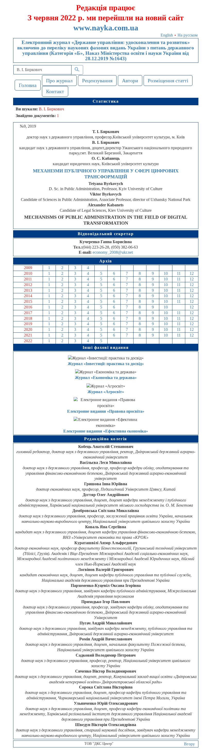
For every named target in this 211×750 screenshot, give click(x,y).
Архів (105, 261)
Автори (130, 80)
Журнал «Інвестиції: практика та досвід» (106, 363)
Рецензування (97, 80)
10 (166, 273)
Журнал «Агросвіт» (105, 392)
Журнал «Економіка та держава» (106, 377)
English (167, 35)
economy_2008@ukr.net (113, 252)
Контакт (55, 91)
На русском (188, 35)
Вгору (189, 744)
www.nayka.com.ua (105, 27)
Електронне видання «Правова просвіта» (105, 411)
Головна (28, 85)
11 (179, 273)
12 (192, 273)
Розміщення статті (168, 80)
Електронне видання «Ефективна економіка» (105, 431)
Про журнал (59, 80)
